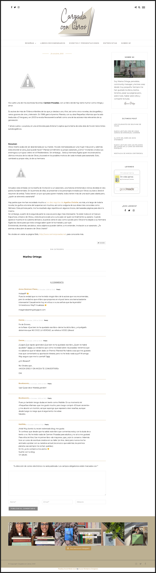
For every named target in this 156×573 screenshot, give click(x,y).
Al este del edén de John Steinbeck (125, 138)
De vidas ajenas (126, 177)
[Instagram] (19, 7)
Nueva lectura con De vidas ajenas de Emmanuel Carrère (127, 132)
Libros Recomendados (52, 43)
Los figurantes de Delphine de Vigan (127, 125)
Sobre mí (126, 43)
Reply (58, 289)
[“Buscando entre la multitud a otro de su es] (66, 534)
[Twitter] (129, 210)
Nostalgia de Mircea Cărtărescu (128, 153)
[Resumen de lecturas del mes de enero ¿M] (43, 534)
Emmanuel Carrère (128, 179)
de (62, 202)
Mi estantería (127, 173)
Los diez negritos (53, 202)
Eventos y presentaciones (84, 43)
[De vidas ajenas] (117, 182)
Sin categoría (57, 249)
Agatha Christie (71, 202)
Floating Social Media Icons (67, 569)
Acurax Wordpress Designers (88, 569)
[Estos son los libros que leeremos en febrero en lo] (20, 534)
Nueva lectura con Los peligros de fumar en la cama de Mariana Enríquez (128, 146)
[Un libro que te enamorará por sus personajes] (89, 534)
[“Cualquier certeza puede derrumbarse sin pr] (112, 534)
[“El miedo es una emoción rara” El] (136, 534)
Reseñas (29, 43)
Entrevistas (110, 43)
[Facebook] (125, 210)
